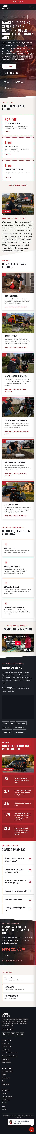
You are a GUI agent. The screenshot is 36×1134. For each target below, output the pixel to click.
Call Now (8, 955)
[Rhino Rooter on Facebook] (4, 1034)
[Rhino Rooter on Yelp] (8, 1034)
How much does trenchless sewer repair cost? (14, 870)
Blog (3, 1106)
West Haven (7, 728)
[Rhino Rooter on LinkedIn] (13, 1034)
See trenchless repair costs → (13, 961)
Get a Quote (9, 66)
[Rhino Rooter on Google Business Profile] (22, 1034)
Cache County (20, 732)
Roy (12, 723)
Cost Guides (6, 1100)
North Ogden (21, 723)
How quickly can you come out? (16, 891)
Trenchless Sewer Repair (9, 1056)
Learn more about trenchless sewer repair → (17, 432)
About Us (5, 1093)
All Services (5, 1043)
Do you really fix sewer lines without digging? (15, 859)
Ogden (5, 723)
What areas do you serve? (14, 899)
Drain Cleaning (6, 1046)
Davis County (7, 732)
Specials (4, 1103)
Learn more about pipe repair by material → (16, 474)
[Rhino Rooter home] (5, 7)
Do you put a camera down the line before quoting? (15, 881)
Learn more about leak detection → (17, 516)
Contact (4, 1109)
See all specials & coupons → (18, 185)
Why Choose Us (7, 1097)
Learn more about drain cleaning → (17, 307)
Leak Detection (6, 1062)
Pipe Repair (5, 1059)
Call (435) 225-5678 (12, 73)
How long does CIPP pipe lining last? (15, 909)
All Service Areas (7, 1071)
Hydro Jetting (6, 1049)
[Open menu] (32, 7)
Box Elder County (20, 728)
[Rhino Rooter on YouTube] (17, 1034)
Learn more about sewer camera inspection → (16, 390)
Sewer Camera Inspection (10, 1053)
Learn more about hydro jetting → (16, 347)
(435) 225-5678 (18, 2)
